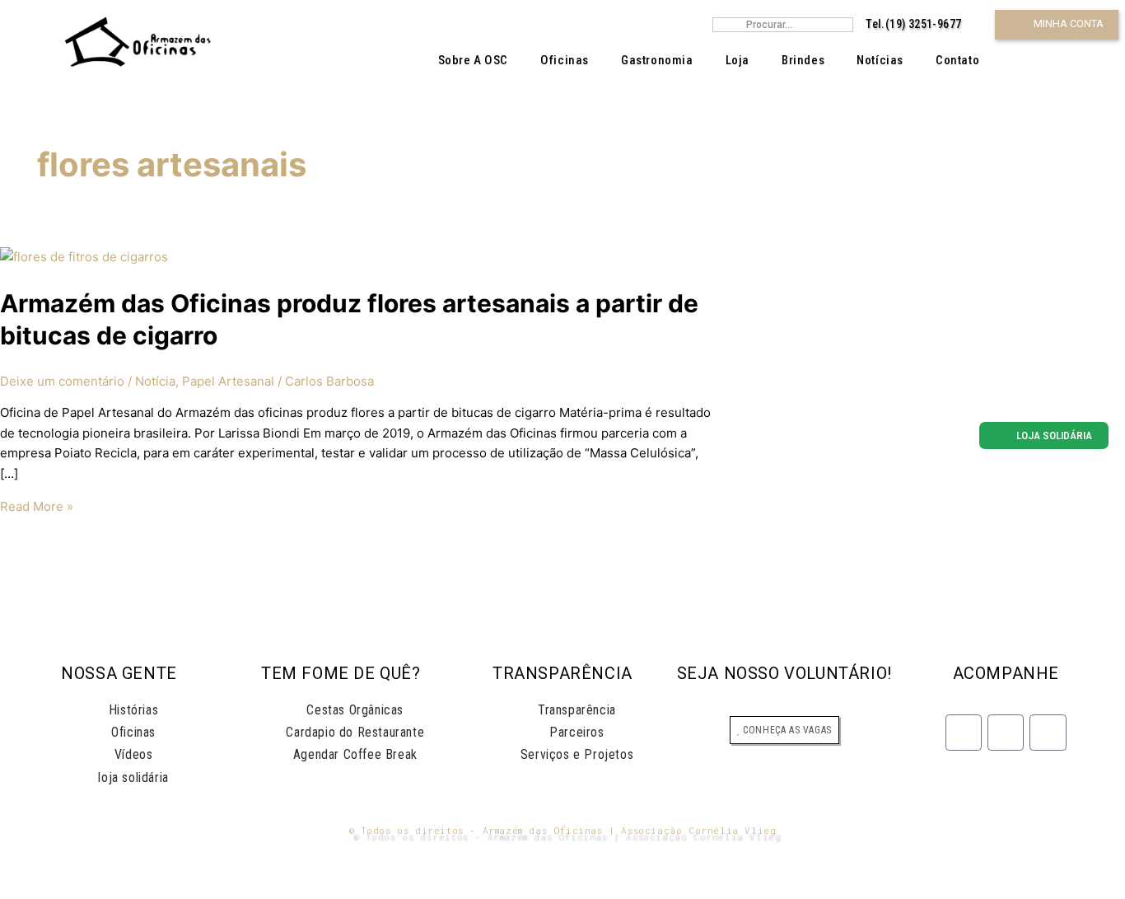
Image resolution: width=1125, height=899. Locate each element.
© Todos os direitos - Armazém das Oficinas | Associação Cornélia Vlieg (563, 830)
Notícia (155, 381)
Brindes (803, 60)
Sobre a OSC (473, 60)
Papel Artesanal (228, 381)
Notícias (880, 60)
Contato (957, 60)
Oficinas (564, 60)
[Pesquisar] (844, 24)
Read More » (36, 506)
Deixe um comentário (62, 381)
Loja (737, 60)
